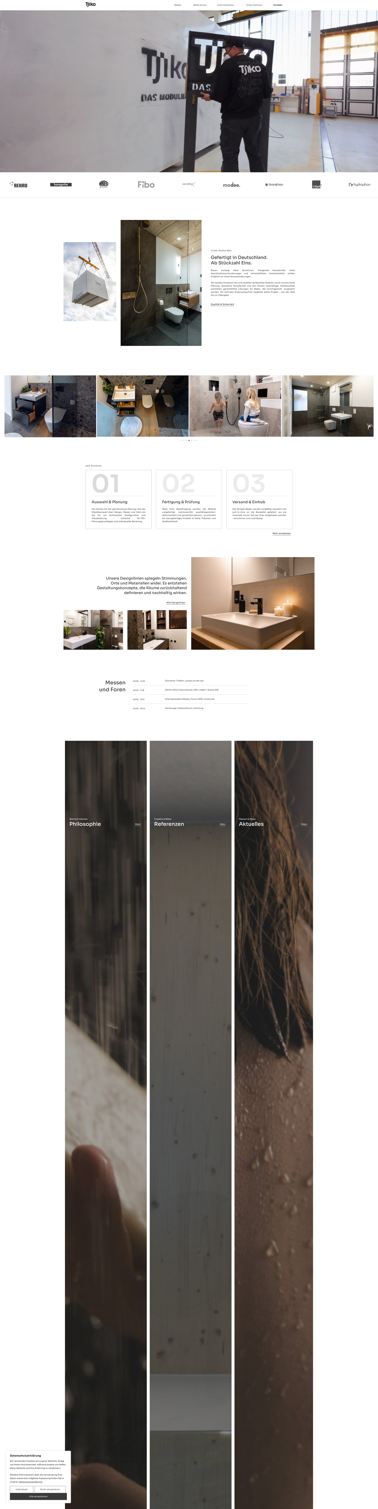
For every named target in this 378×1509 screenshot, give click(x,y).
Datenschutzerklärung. (31, 1482)
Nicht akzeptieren (50, 1489)
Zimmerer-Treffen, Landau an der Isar (184, 680)
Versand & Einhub (248, 502)
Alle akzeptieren (38, 1496)
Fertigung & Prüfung (181, 502)
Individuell (22, 1489)
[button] (183, 440)
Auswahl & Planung (109, 502)
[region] (38, 1477)
